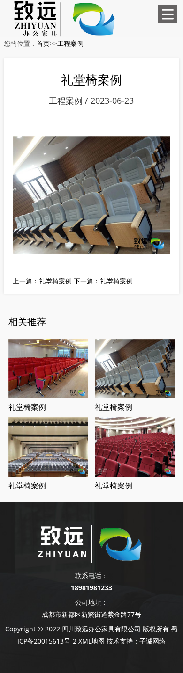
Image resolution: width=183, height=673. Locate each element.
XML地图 (91, 641)
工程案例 (70, 43)
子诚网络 (152, 641)
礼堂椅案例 (55, 280)
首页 (43, 43)
